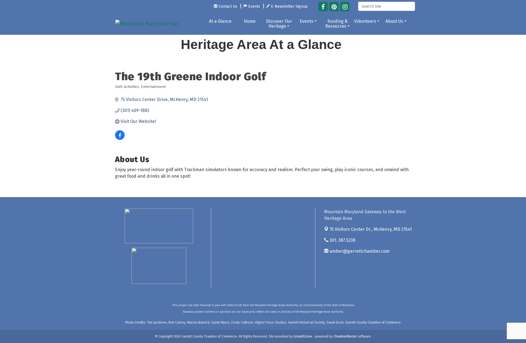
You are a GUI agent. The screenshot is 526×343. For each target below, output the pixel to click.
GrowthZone (303, 336)
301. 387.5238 (341, 240)
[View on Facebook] (120, 138)
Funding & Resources (336, 24)
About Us (394, 21)
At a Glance (220, 21)
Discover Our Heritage (279, 24)
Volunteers (365, 21)
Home (250, 21)
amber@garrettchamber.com (359, 251)
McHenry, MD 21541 (371, 229)
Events (306, 21)
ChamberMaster (345, 336)
